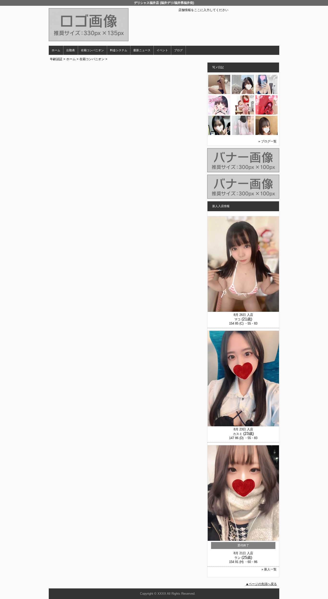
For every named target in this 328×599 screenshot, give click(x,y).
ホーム (56, 50)
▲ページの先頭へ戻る (261, 584)
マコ (237, 319)
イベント (162, 50)
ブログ (178, 50)
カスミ (237, 434)
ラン (237, 558)
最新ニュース (142, 50)
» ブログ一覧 (267, 141)
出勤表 (70, 50)
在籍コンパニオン (92, 50)
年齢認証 (56, 59)
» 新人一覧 (269, 569)
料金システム (118, 50)
